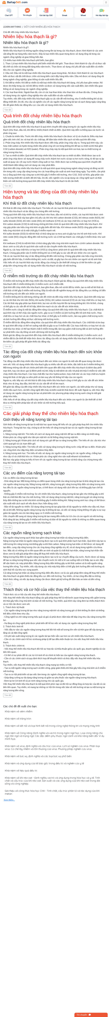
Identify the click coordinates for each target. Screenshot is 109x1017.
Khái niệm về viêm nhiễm (18, 711)
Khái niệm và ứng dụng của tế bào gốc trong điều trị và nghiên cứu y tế (44, 763)
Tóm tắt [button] (7, 110)
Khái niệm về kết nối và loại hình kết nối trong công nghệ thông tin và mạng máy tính (52, 725)
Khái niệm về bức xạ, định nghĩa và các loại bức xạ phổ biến (38, 756)
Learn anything (12, 26)
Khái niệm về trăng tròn (18, 718)
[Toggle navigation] (106, 2)
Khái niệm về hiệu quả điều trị (21, 770)
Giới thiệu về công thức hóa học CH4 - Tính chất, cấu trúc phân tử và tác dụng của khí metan (52, 792)
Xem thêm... (9, 800)
